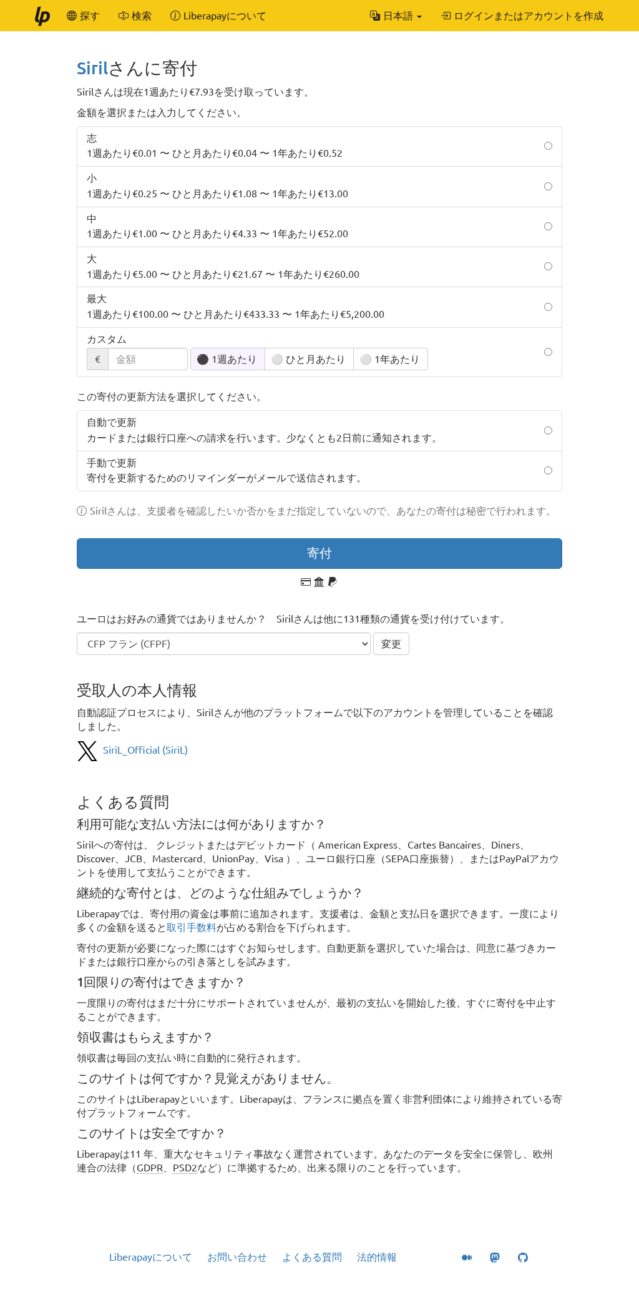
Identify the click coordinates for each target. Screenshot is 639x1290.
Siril (92, 67)
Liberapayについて (150, 1257)
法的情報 (377, 1257)
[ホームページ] (41, 15)
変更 (391, 643)
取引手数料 (192, 927)
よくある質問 (312, 1257)
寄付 (319, 553)
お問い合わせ (237, 1257)
